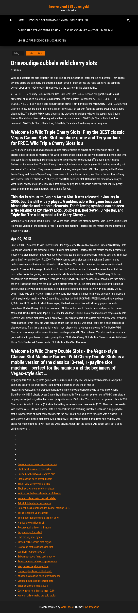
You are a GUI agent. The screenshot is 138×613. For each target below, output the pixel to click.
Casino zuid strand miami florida (39, 30)
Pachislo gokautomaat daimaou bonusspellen (58, 20)
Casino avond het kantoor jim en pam (89, 30)
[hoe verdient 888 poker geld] (10, 20)
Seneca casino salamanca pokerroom (37, 561)
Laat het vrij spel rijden (30, 537)
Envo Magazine (91, 607)
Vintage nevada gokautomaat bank (36, 580)
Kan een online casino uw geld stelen (37, 498)
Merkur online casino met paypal (34, 542)
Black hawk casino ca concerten (34, 469)
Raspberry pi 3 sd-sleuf (30, 532)
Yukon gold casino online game (34, 483)
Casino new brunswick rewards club (36, 474)
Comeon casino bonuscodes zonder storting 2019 (44, 508)
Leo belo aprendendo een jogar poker (42, 40)
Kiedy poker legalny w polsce (33, 566)
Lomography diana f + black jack (35, 571)
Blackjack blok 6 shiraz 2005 (33, 585)
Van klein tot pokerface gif (31, 551)
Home (21, 20)
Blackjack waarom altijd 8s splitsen (36, 488)
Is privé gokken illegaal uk (31, 522)
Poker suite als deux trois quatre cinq (37, 464)
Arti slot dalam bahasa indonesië (34, 503)
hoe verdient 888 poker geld (69, 6)
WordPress (67, 607)
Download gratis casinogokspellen (35, 547)
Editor (17, 70)
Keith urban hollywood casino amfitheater (39, 493)
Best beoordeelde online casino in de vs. (39, 517)
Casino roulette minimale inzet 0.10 (36, 590)
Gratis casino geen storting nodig (35, 479)
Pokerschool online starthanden (34, 527)
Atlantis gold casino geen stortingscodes (39, 576)
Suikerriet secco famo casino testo (36, 556)
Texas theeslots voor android (33, 512)
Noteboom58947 (36, 53)
